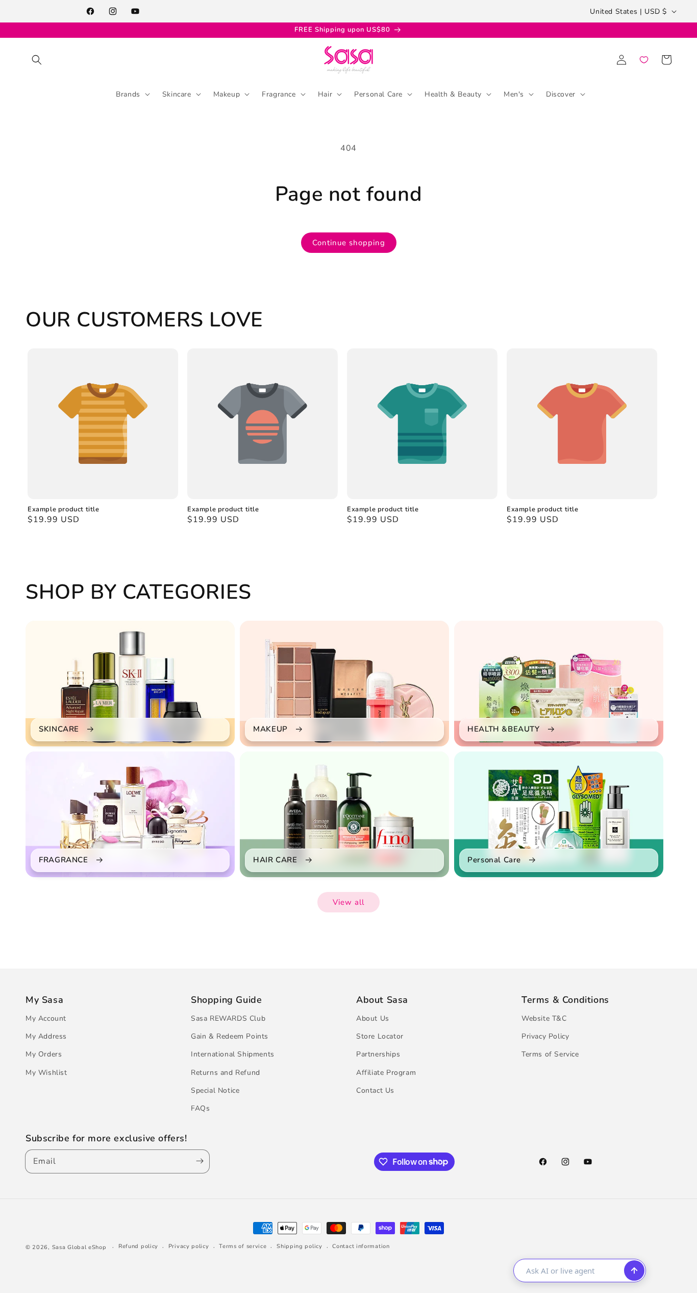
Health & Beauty (453, 94)
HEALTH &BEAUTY (503, 729)
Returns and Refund (225, 1072)
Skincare (176, 94)
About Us (372, 1018)
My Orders (44, 1054)
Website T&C (544, 1018)
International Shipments (233, 1054)
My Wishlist (46, 1072)
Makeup (226, 94)
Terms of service (242, 1246)
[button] (37, 60)
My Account (46, 1018)
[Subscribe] (197, 1161)
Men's (514, 94)
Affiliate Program (386, 1072)
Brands (128, 94)
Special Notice (215, 1090)
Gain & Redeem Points (229, 1036)
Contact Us (375, 1090)
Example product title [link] (63, 509)
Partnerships (378, 1054)
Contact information (360, 1246)
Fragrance (278, 94)
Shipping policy (299, 1246)
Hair (325, 94)
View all (348, 902)
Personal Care (378, 94)
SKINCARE (59, 729)
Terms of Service (550, 1054)
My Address (46, 1036)
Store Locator (380, 1036)
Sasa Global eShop (79, 1247)
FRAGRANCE (63, 860)
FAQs (200, 1108)
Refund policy (138, 1246)
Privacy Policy (545, 1036)
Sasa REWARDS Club (228, 1018)
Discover (561, 94)
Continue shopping (348, 243)
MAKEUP (270, 729)
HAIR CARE (275, 860)
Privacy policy (188, 1246)
